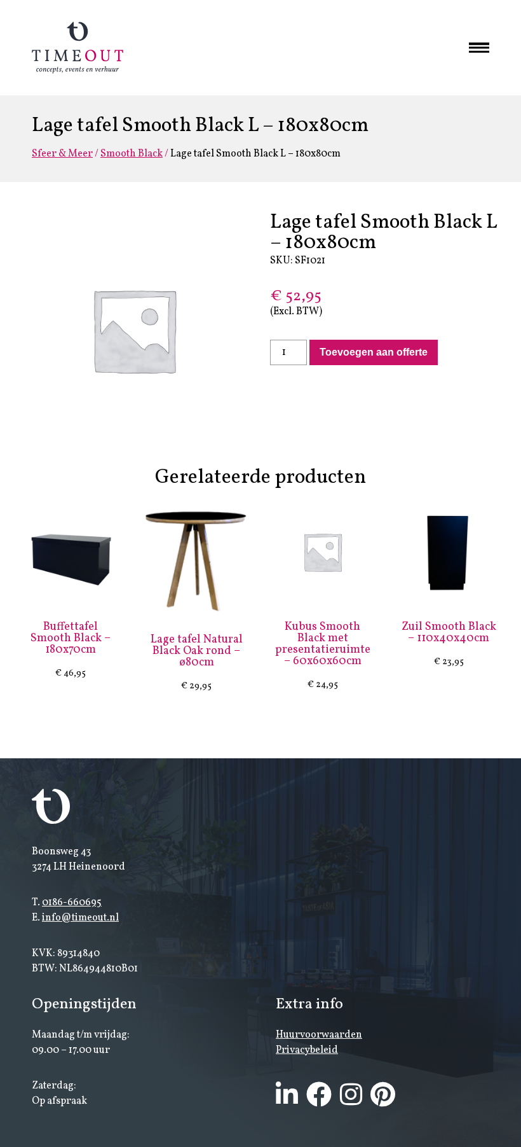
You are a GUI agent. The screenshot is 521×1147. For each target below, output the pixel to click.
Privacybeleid (307, 1050)
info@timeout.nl (80, 918)
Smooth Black (131, 154)
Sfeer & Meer (62, 154)
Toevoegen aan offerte (374, 352)
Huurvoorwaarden (319, 1035)
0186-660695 (72, 903)
